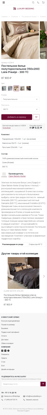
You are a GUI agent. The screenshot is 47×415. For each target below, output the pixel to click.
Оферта (4, 358)
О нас (3, 362)
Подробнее (6, 128)
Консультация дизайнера (10, 321)
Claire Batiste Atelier (17, 176)
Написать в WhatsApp (12, 396)
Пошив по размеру (8, 325)
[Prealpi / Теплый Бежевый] (16, 88)
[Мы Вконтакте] (5, 351)
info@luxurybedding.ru (33, 396)
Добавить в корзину (16, 117)
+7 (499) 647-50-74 (10, 400)
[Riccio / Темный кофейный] (22, 88)
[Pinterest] (2, 351)
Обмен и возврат (7, 343)
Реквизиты (5, 354)
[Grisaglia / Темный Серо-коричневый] (28, 88)
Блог (3, 366)
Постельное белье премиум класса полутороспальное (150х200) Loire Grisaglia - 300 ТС (23, 297)
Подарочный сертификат (10, 332)
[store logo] (23, 8)
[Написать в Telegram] (8, 351)
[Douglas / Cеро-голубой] (10, 88)
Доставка (4, 339)
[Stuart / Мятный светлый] (4, 88)
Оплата (4, 336)
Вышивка (4, 328)
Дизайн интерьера (7, 369)
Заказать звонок (32, 399)
